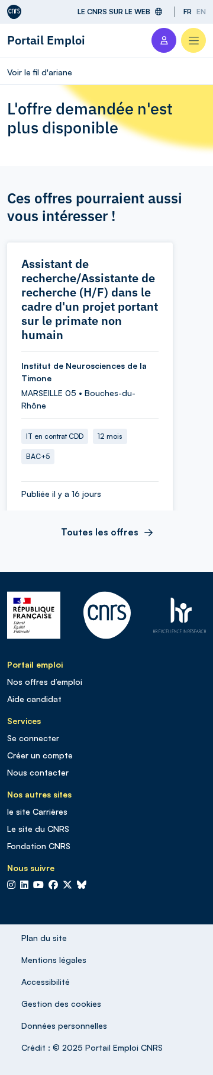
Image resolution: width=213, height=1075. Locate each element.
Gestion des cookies (61, 1004)
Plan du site (44, 938)
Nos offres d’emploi (44, 682)
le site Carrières (37, 811)
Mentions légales (53, 960)
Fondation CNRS (38, 846)
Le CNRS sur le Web (114, 11)
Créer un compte (40, 755)
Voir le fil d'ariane (39, 72)
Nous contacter (38, 772)
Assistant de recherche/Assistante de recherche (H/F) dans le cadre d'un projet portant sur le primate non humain (89, 299)
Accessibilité (45, 982)
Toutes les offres (99, 532)
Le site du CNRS (38, 829)
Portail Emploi (46, 40)
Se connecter (33, 738)
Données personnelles (64, 1025)
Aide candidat (34, 699)
